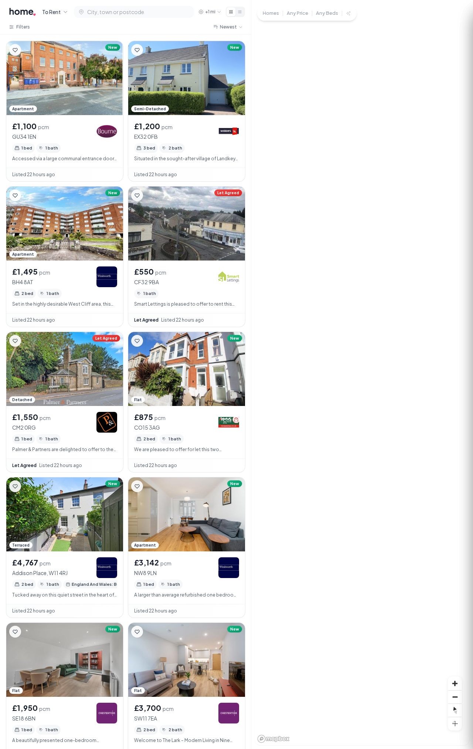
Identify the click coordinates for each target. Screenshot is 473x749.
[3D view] (455, 723)
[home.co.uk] (22, 12)
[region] (362, 374)
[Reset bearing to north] (455, 710)
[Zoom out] (455, 696)
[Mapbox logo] (273, 739)
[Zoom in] (455, 683)
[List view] (239, 11)
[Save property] (15, 50)
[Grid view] (231, 11)
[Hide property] (30, 50)
